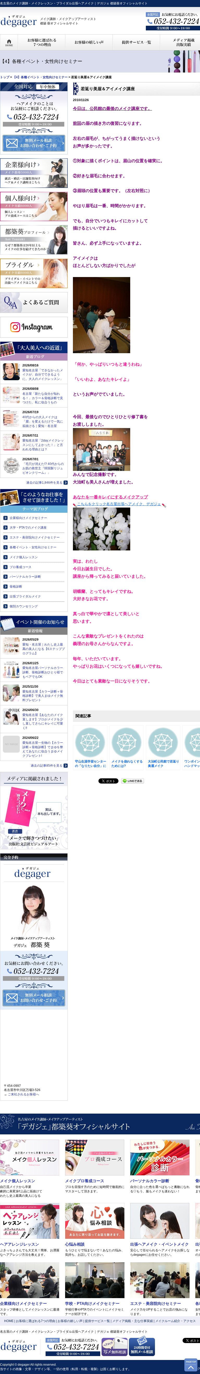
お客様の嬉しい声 (70, 1321)
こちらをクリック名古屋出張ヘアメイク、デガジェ (119, 504)
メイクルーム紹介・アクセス (175, 1321)
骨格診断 (16, 586)
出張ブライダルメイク (25, 596)
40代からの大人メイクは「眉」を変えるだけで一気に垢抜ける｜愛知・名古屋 (42, 421)
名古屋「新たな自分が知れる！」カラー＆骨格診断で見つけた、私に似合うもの (42, 398)
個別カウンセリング (24, 606)
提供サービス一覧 (97, 1321)
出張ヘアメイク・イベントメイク (159, 1244)
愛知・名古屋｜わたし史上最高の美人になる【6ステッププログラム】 (43, 649)
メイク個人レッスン (24, 557)
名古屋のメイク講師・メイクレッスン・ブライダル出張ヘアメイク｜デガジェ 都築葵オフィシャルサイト (74, 3)
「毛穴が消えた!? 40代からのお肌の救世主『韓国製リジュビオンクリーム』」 (43, 468)
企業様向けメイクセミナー (28, 518)
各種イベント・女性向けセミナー (33, 547)
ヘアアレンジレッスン (19, 1244)
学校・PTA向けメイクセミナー (92, 1303)
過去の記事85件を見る (47, 765)
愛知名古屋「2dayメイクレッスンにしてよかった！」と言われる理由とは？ (43, 445)
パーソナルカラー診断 (25, 576)
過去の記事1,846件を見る (44, 482)
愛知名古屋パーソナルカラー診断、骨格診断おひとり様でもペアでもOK (42, 672)
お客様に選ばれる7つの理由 (35, 1321)
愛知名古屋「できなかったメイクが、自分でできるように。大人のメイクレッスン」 (42, 375)
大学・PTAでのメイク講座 (28, 527)
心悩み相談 (75, 1244)
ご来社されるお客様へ (23, 1094)
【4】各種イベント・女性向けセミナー (40, 77)
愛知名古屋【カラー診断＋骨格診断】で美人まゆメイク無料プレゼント (42, 696)
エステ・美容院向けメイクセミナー (35, 537)
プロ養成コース (21, 567)
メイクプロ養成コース (84, 1181)
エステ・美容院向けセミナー (155, 1303)
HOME (9, 1321)
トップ (4, 77)
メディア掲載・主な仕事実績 (132, 1321)
